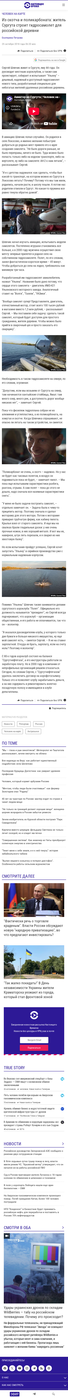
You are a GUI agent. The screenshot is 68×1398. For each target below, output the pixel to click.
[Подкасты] (49, 1368)
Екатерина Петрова (12, 37)
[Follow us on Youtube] (20, 1368)
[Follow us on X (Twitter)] (12, 1368)
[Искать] (53, 1394)
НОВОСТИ (12, 1143)
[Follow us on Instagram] (27, 1368)
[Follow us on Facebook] (5, 1368)
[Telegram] (34, 1394)
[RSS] (41, 1368)
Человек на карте (13, 13)
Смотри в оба (17, 1227)
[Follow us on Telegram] (34, 1368)
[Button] (25, 51)
